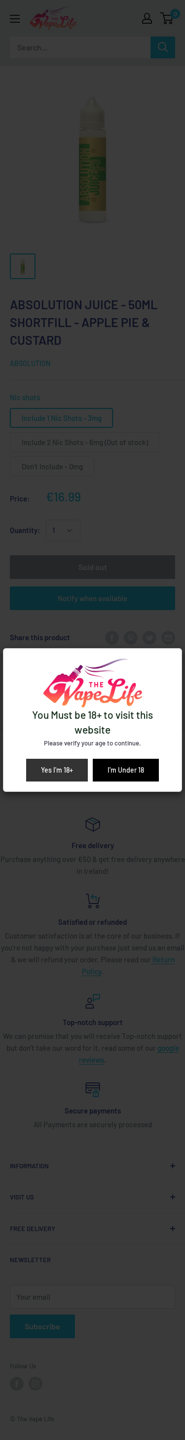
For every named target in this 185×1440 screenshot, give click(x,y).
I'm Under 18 (126, 770)
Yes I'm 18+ (57, 770)
